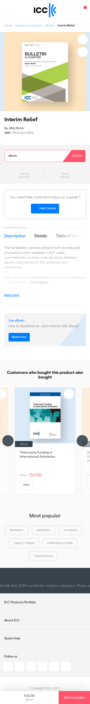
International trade (59, 543)
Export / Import (24, 543)
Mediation (44, 530)
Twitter (19, 666)
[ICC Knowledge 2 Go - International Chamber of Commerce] (45, 10)
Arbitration (16, 530)
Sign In (75, 9)
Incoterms (70, 530)
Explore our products (28, 25)
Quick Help (12, 638)
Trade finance (43, 556)
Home (8, 25)
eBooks (49, 25)
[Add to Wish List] (83, 39)
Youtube (54, 666)
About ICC (12, 620)
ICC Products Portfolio (20, 602)
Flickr (65, 666)
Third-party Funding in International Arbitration (37, 454)
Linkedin (8, 666)
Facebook (31, 666)
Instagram (42, 666)
